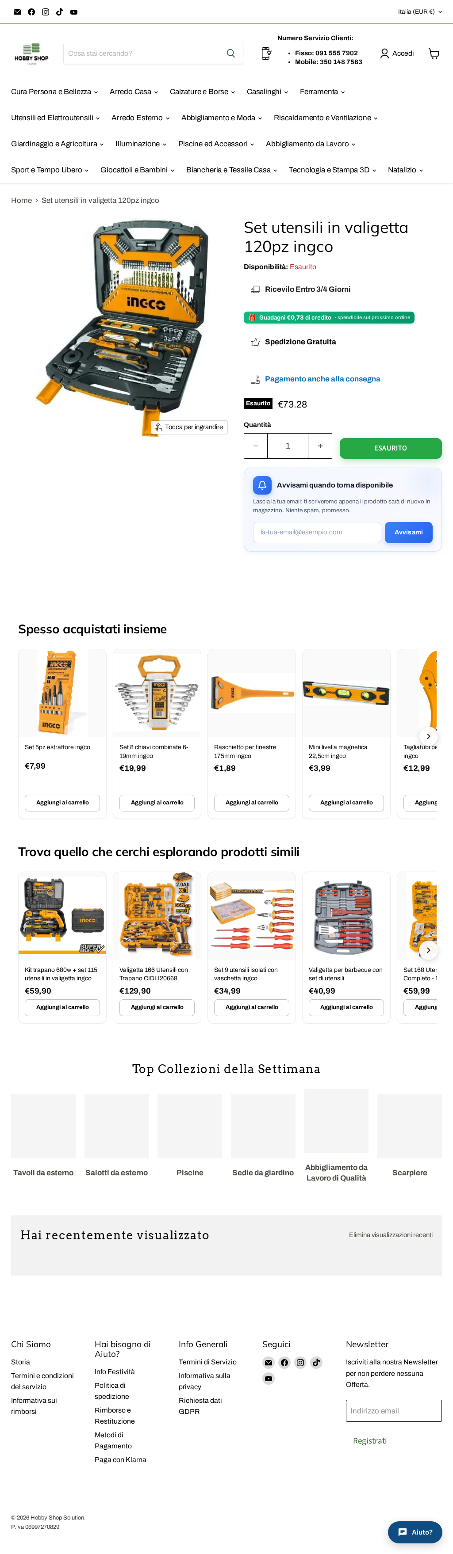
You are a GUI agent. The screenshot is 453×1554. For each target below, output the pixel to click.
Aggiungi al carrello (62, 803)
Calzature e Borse (200, 92)
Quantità (257, 424)
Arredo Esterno (137, 118)
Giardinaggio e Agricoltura (55, 144)
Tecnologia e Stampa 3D (330, 170)
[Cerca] (231, 53)
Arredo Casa (131, 92)
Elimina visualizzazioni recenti (391, 1234)
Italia (416, 11)
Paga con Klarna (120, 1459)
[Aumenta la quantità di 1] (320, 446)
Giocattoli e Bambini (134, 170)
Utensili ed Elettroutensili (53, 118)
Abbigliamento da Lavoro (308, 144)
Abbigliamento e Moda (219, 118)
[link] (62, 734)
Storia (20, 1362)
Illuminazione (138, 144)
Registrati (370, 1441)
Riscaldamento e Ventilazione (323, 118)
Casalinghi (265, 92)
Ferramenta (320, 92)
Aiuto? (422, 1532)
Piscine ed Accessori (213, 144)
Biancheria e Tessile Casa (229, 170)
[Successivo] (428, 736)
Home (21, 200)
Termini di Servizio (208, 1362)
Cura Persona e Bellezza (52, 92)
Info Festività (115, 1371)
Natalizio (403, 170)
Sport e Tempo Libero (47, 170)
